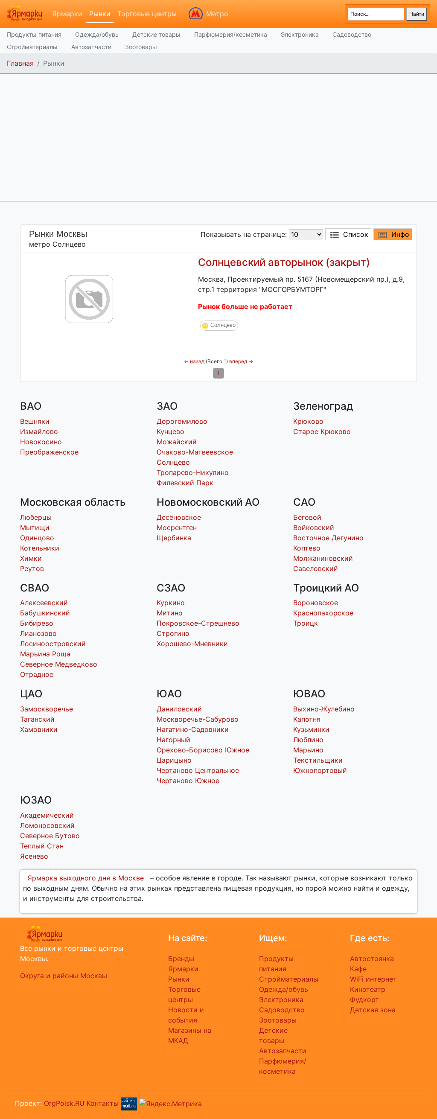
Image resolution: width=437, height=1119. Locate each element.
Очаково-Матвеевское (195, 452)
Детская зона (373, 1009)
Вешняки (35, 421)
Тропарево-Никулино (193, 472)
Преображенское (49, 452)
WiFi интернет (373, 979)
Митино (170, 613)
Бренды (181, 958)
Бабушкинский (45, 613)
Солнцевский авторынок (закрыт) (284, 262)
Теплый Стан (42, 846)
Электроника (300, 34)
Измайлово (39, 431)
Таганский (37, 719)
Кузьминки (311, 729)
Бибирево (36, 623)
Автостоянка (372, 958)
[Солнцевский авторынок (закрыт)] (89, 298)
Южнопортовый (320, 770)
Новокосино (41, 441)
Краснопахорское (323, 613)
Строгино (173, 633)
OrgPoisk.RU (64, 1103)
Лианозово (38, 633)
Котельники (39, 548)
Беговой (307, 517)
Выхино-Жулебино (324, 709)
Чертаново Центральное (198, 770)
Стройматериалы (32, 46)
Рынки (100, 13)
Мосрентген (177, 527)
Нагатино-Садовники (193, 729)
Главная (20, 63)
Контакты (103, 1103)
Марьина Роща (45, 654)
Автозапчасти (91, 46)
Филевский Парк (185, 482)
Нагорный (173, 739)
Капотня (306, 719)
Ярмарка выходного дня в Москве (85, 878)
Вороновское (315, 602)
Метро (217, 13)
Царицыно (174, 760)
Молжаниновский (323, 558)
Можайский (177, 441)
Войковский (313, 527)
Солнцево (223, 325)
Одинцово (37, 537)
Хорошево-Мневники (192, 643)
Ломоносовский (47, 825)
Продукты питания (34, 34)
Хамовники (39, 729)
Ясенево (34, 856)
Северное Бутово (50, 835)
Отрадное (36, 674)
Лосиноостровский (53, 643)
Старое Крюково (322, 431)
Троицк (305, 623)
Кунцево (170, 431)
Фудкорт (364, 999)
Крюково (308, 421)
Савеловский (315, 568)
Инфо (400, 234)
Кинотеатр (367, 989)
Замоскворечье (46, 709)
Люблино (308, 739)
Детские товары (156, 34)
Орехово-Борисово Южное (203, 750)
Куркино (171, 602)
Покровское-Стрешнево (198, 623)
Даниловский (179, 709)
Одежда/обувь (97, 34)
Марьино (308, 750)
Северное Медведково (58, 664)
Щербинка (174, 537)
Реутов (32, 568)
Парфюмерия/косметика (230, 34)
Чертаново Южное (188, 780)
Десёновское (179, 517)
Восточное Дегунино (328, 537)
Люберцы (36, 517)
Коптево (306, 548)
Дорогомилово (182, 421)
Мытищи (35, 527)
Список (355, 234)
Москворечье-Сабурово (198, 719)
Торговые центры (147, 13)
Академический (47, 815)
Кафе (358, 969)
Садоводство (351, 34)
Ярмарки (67, 13)
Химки (31, 558)
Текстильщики (318, 760)
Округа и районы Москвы (63, 975)
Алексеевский (44, 602)
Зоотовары (141, 46)
